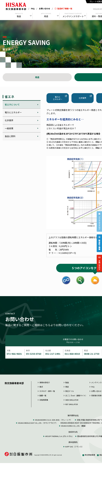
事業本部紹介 (44, 382)
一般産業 (9, 128)
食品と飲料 (10, 136)
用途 (37, 77)
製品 (67, 382)
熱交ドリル (69, 391)
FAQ (33, 8)
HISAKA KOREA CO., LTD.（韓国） (74, 426)
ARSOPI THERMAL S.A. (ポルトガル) (58, 436)
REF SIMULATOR (71, 404)
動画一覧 (42, 395)
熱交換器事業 (90, 455)
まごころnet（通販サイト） (76, 395)
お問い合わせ (44, 8)
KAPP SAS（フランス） (74, 446)
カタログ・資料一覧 (47, 391)
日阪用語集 (43, 400)
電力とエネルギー (13, 112)
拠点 (41, 386)
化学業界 (9, 120)
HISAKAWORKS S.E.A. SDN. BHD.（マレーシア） (53, 420)
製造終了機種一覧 (64, 8)
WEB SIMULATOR (71, 400)
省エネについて (12, 104)
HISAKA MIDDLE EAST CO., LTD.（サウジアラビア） (37, 423)
